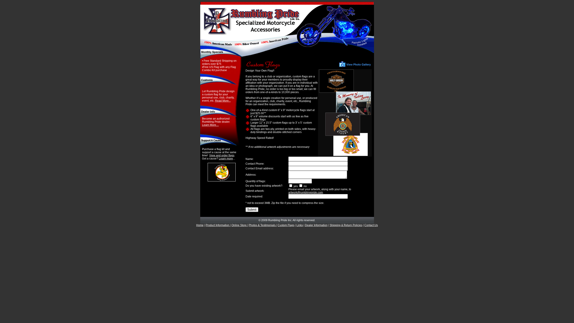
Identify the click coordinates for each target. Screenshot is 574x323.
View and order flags (221, 155)
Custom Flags (286, 225)
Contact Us (371, 225)
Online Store (239, 225)
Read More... (223, 100)
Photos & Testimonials (262, 225)
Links (299, 225)
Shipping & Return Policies (346, 225)
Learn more (226, 158)
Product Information (218, 225)
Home (200, 225)
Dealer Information (316, 225)
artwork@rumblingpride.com (305, 192)
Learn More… (210, 125)
